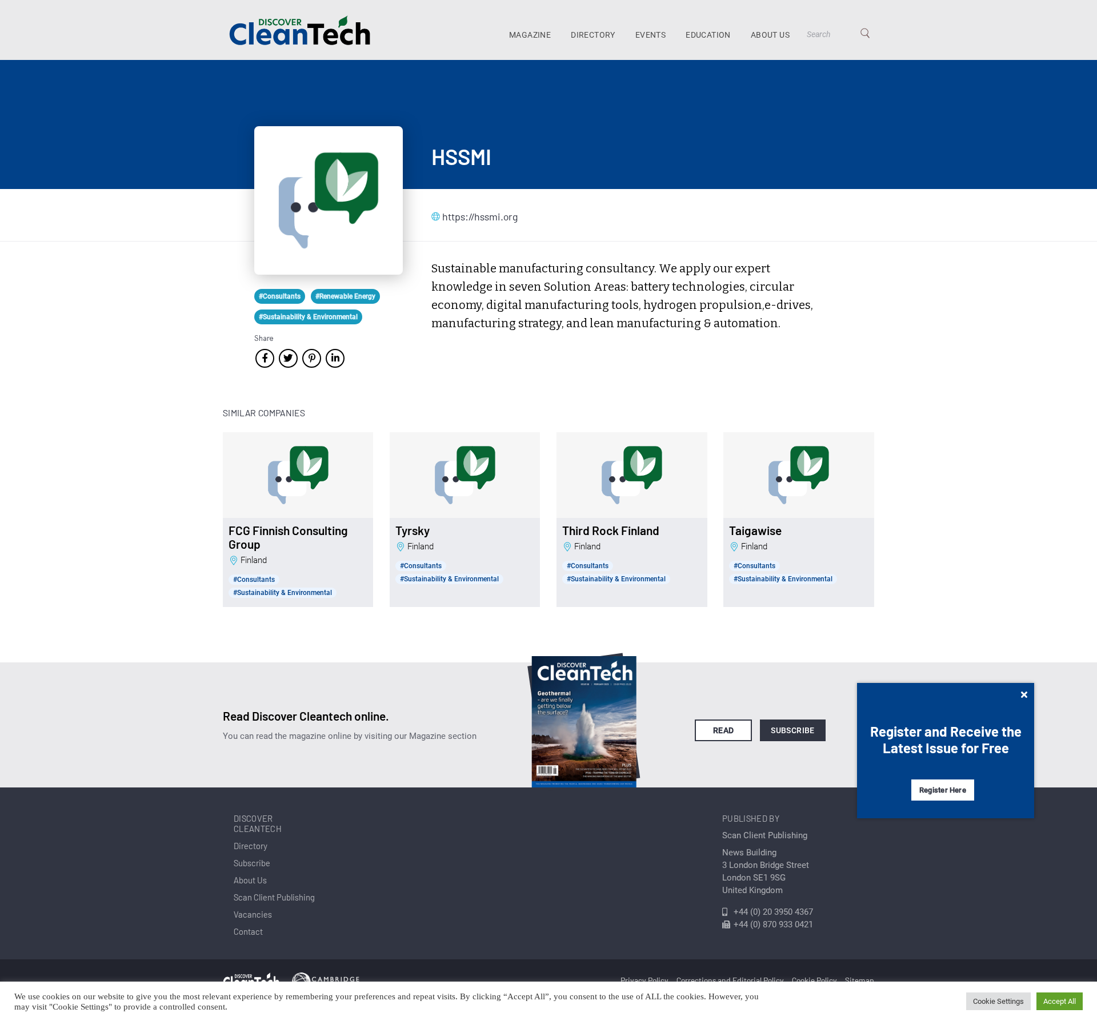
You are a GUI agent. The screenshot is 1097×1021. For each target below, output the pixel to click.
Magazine (530, 34)
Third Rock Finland (610, 530)
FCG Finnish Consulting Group (288, 537)
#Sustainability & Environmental (308, 317)
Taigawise (755, 530)
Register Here (942, 790)
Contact (248, 931)
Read (723, 730)
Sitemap (859, 980)
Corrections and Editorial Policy (730, 980)
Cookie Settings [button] (998, 1001)
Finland (254, 560)
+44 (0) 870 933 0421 (773, 924)
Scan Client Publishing (274, 897)
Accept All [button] (1059, 1001)
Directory (593, 34)
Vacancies (253, 914)
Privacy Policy (644, 980)
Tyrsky (412, 530)
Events (650, 34)
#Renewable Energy (345, 296)
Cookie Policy (814, 980)
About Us (770, 34)
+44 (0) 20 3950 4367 (773, 912)
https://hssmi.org (480, 216)
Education (708, 34)
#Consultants (280, 296)
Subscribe (793, 730)
